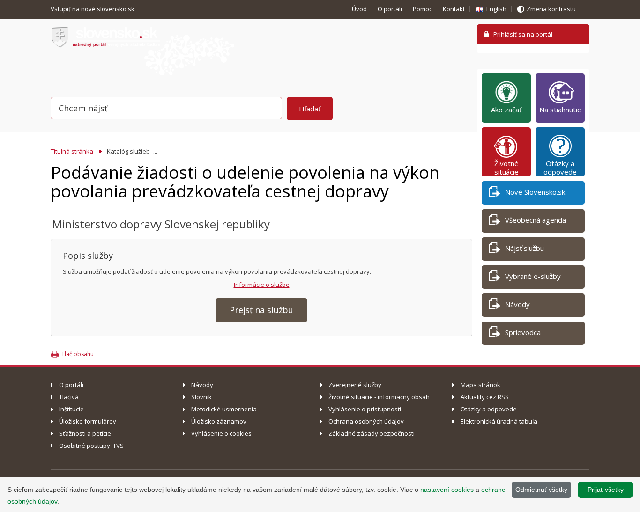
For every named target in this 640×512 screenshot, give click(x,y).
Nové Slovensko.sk (535, 192)
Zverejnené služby (354, 384)
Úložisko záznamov (218, 421)
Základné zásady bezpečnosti (371, 433)
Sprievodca (523, 332)
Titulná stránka (72, 151)
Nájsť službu (524, 248)
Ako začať (506, 109)
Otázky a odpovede (560, 167)
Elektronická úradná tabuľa (499, 421)
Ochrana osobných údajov (366, 421)
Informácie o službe (262, 284)
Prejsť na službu (261, 309)
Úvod (359, 9)
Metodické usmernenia (224, 409)
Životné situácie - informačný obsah (379, 397)
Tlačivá (69, 397)
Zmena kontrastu (551, 9)
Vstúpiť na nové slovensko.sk (93, 9)
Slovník (201, 397)
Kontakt (454, 9)
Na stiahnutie (560, 109)
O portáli (390, 9)
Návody (517, 304)
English (496, 9)
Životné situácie (506, 167)
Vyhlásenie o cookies (221, 433)
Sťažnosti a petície (85, 433)
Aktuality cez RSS (485, 397)
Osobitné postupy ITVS (91, 445)
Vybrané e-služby (533, 276)
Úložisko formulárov (87, 421)
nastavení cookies (447, 489)
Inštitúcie (71, 409)
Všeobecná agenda (535, 220)
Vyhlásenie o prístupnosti (364, 409)
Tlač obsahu (77, 354)
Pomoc (422, 9)
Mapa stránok (480, 384)
